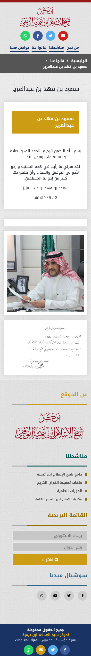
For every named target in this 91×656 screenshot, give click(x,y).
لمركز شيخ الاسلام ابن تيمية (45, 635)
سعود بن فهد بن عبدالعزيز (65, 66)
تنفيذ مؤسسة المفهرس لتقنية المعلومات (45, 640)
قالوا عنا (39, 47)
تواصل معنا (19, 47)
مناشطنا (56, 47)
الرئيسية (78, 60)
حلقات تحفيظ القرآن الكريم (59, 482)
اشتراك (48, 559)
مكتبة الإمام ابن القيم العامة (58, 499)
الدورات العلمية (69, 491)
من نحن (72, 47)
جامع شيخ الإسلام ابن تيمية (59, 474)
